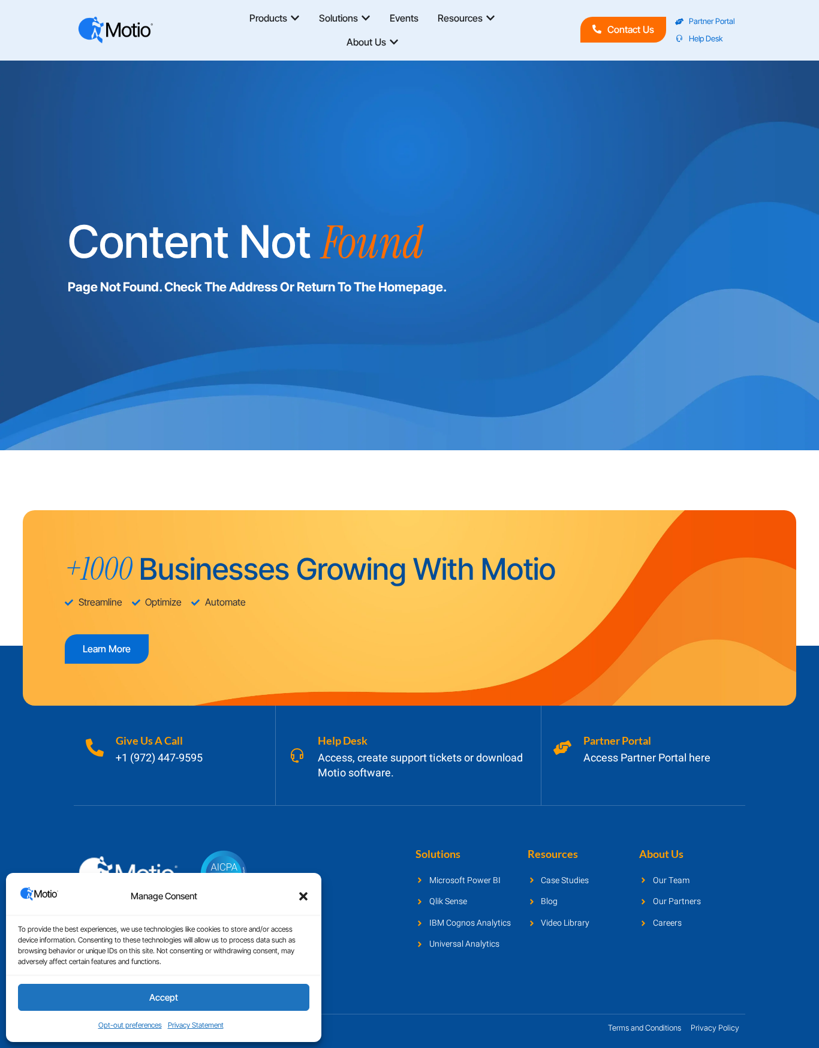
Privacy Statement (196, 1024)
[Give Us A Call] (95, 748)
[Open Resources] (490, 18)
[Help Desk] (297, 755)
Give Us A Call (149, 740)
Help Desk (343, 740)
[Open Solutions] (366, 18)
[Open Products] (295, 18)
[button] (303, 896)
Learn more (107, 649)
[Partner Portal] (562, 748)
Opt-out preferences (130, 1024)
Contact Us (630, 29)
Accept (163, 997)
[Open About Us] (394, 42)
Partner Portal (617, 740)
